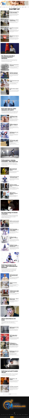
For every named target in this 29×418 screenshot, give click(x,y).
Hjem (1, 414)
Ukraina (9, 414)
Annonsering (12, 414)
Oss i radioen (15, 414)
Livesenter (23, 414)
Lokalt (3, 414)
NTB (4, 414)
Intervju (17, 414)
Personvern (20, 414)
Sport (7, 414)
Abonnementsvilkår (14, 8)
